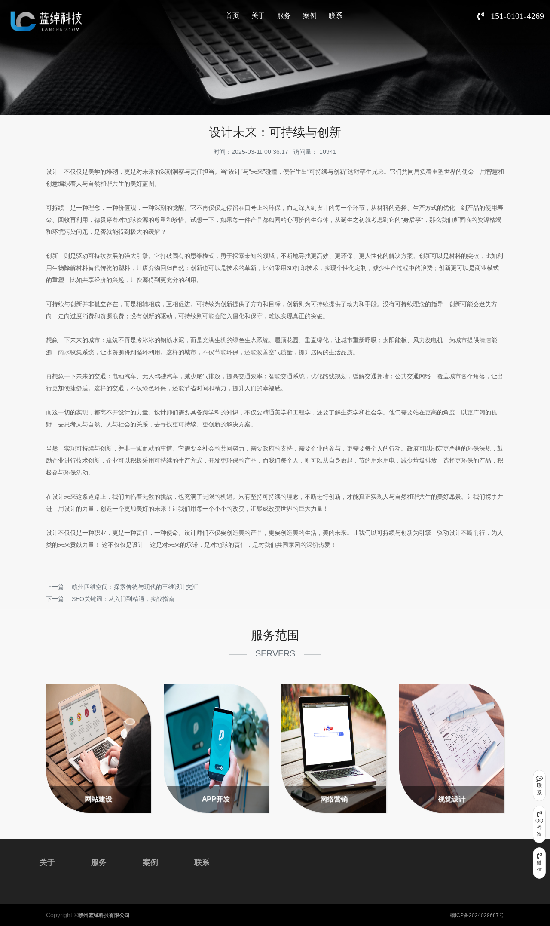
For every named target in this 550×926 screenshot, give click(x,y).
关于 (258, 15)
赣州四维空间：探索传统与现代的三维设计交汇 (135, 586)
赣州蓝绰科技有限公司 (104, 915)
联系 (335, 15)
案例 (310, 15)
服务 (284, 15)
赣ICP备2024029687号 (477, 915)
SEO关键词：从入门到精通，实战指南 (123, 598)
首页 (232, 15)
